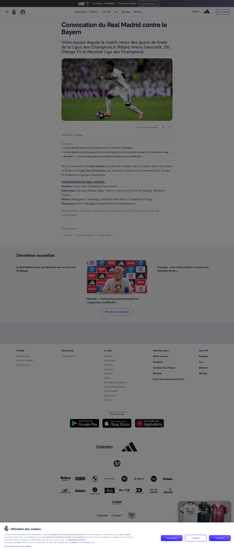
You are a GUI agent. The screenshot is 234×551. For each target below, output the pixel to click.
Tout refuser (219, 538)
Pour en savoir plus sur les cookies (17, 546)
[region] (117, 536)
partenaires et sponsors (77, 540)
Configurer (196, 538)
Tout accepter (172, 538)
